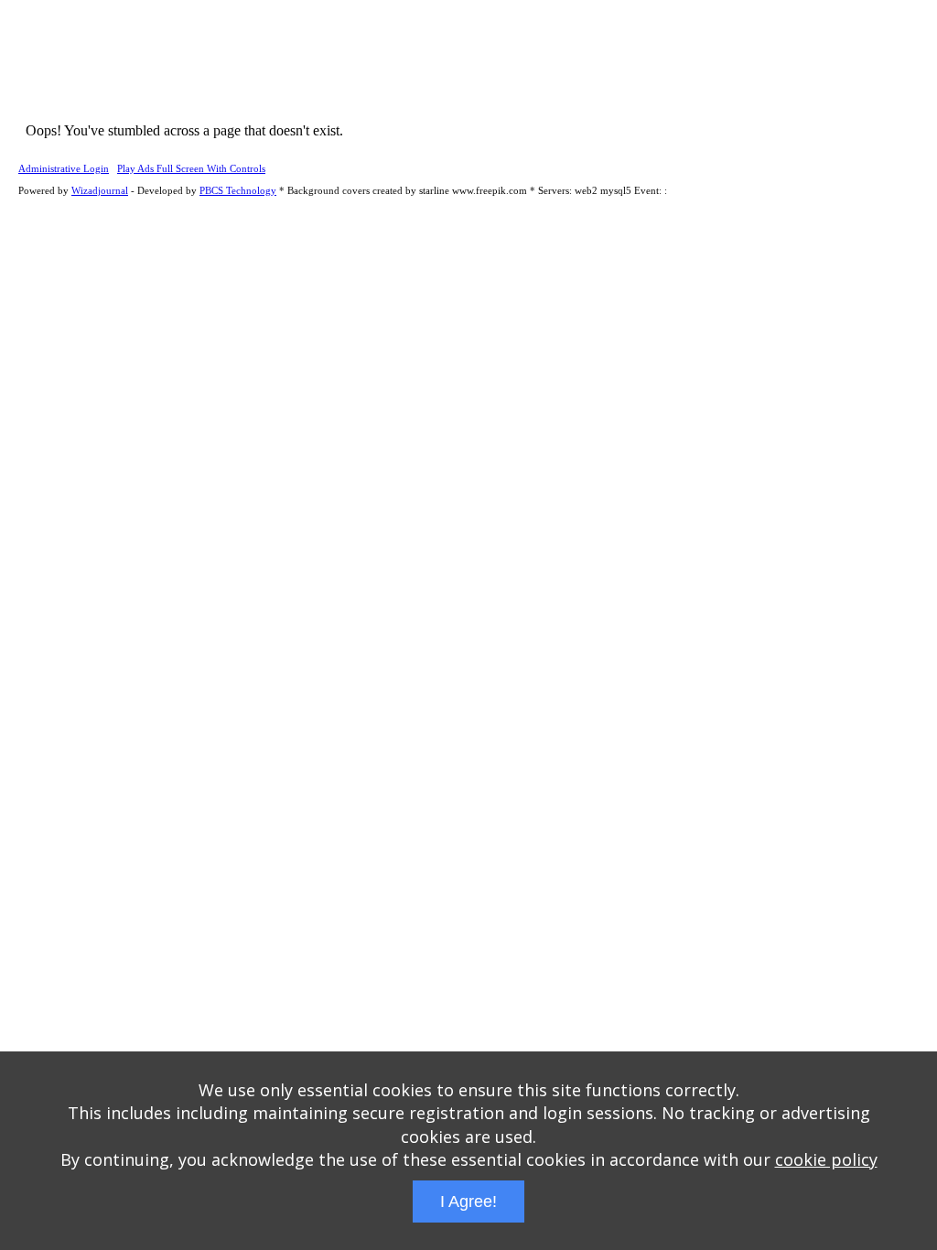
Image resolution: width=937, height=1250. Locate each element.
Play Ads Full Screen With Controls (191, 168)
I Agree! (468, 1201)
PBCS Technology (237, 190)
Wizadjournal (99, 190)
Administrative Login (63, 168)
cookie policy (826, 1159)
